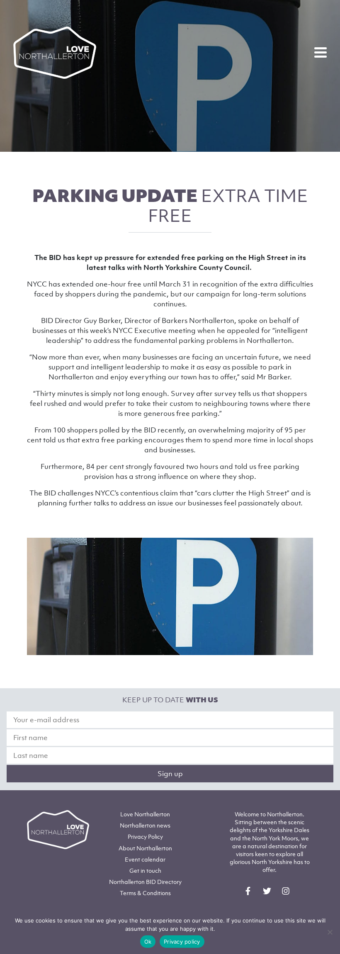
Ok (148, 941)
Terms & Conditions (145, 893)
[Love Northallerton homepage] (54, 53)
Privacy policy (182, 941)
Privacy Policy (145, 836)
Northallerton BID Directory (145, 882)
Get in (145, 870)
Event (145, 859)
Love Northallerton (145, 814)
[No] (329, 932)
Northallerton (145, 825)
